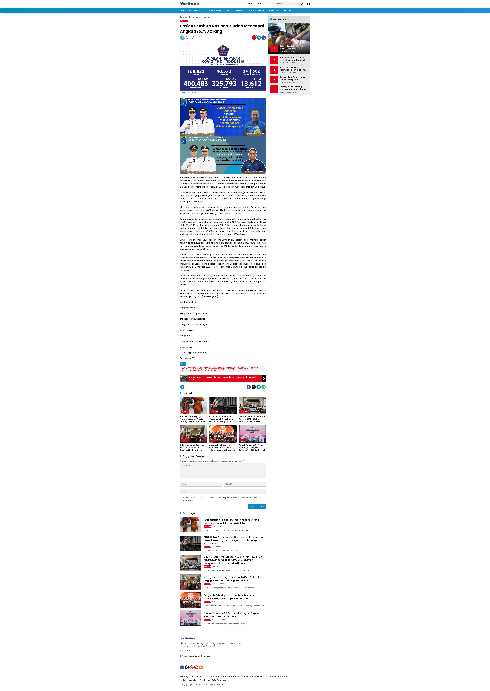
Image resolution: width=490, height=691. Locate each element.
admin (188, 37)
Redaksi (200, 676)
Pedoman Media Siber (254, 676)
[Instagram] (191, 667)
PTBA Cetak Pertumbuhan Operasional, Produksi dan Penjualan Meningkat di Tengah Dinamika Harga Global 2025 (221, 419)
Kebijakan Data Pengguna (214, 680)
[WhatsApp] (263, 387)
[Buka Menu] (308, 3)
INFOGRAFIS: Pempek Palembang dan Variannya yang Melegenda (292, 68)
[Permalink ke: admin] (183, 37)
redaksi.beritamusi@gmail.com (198, 656)
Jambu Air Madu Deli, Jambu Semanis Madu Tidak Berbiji (293, 58)
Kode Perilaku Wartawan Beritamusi (224, 676)
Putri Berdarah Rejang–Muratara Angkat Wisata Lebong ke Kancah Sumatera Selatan (193, 419)
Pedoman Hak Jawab (278, 676)
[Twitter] (254, 387)
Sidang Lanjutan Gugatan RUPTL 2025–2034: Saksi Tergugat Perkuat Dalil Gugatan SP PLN (192, 447)
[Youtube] (196, 667)
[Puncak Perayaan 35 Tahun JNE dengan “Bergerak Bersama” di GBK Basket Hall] (252, 434)
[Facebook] (249, 387)
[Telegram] (258, 387)
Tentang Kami (186, 676)
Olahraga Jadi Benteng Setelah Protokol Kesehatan (293, 88)
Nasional (184, 21)
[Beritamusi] (189, 3)
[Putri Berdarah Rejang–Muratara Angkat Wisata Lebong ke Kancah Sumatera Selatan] (193, 405)
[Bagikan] (263, 37)
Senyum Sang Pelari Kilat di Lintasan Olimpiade (292, 78)
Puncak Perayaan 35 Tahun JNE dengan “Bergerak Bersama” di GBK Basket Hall (252, 447)
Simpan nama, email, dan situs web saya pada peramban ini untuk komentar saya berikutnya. (220, 499)
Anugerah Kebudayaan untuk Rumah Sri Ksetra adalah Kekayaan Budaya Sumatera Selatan (221, 447)
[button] (301, 4)
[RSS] (201, 667)
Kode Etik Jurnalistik (189, 680)
